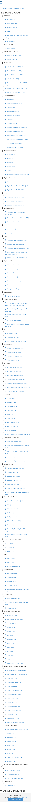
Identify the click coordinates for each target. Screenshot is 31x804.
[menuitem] (1, 4)
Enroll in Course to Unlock (15, 799)
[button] (1, 1)
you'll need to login (22, 797)
